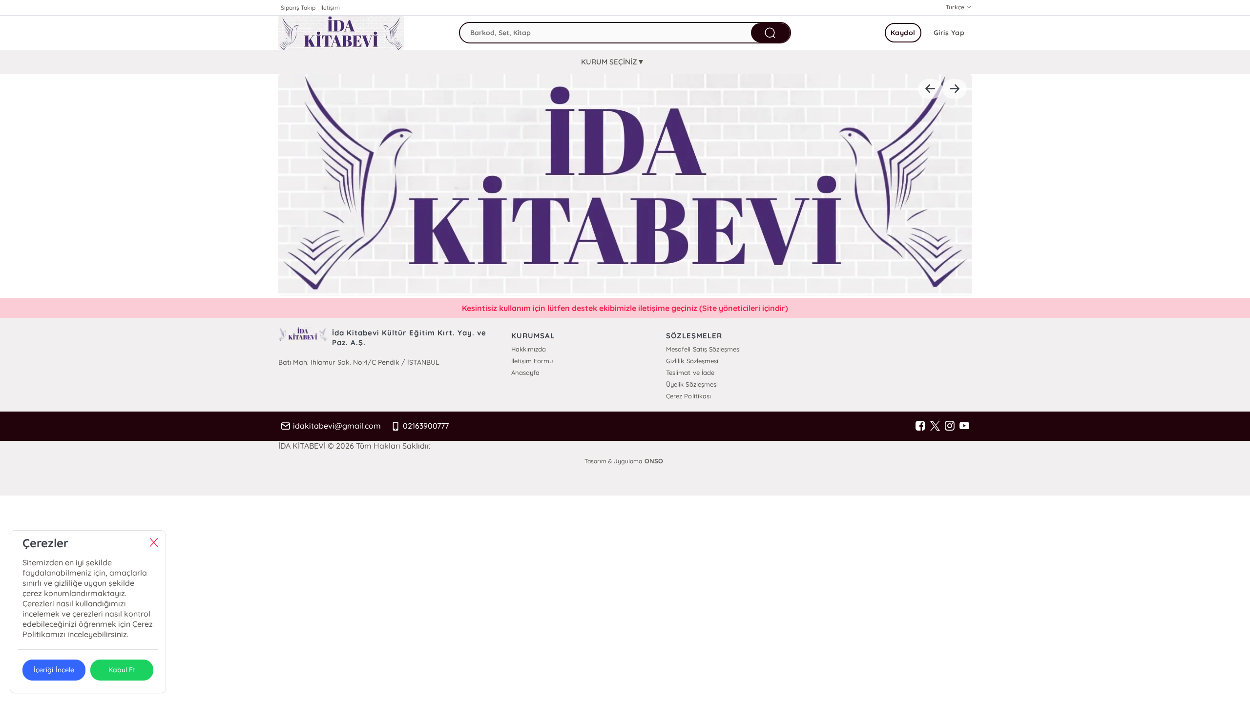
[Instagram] (949, 426)
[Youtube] (964, 426)
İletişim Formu (532, 361)
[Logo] (341, 33)
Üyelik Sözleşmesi (691, 384)
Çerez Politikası (688, 396)
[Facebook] (920, 426)
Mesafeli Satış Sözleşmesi (703, 349)
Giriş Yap (949, 32)
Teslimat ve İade (690, 372)
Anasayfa (525, 372)
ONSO (654, 461)
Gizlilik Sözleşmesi (692, 361)
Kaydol (903, 32)
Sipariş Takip (298, 7)
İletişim (330, 7)
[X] (935, 426)
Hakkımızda (528, 349)
